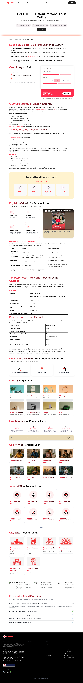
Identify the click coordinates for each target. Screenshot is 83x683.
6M (46, 80)
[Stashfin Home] (11, 3)
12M (52, 80)
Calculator (48, 649)
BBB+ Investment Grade (69, 657)
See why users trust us (41, 181)
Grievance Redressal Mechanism (70, 649)
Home (10, 39)
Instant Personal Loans (32, 646)
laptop (20, 58)
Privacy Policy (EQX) (68, 644)
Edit (70, 87)
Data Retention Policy (68, 655)
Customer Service (31, 649)
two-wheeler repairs (33, 56)
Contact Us (30, 653)
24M (63, 80)
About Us (29, 647)
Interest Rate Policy (68, 651)
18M (57, 80)
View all (72, 579)
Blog (47, 644)
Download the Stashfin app (16, 126)
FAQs (47, 647)
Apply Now (41, 30)
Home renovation (15, 137)
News (47, 646)
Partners (47, 651)
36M (68, 80)
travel (54, 109)
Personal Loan (17, 39)
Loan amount (47, 68)
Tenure (45, 77)
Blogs (47, 2)
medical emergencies (40, 109)
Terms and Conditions (68, 647)
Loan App (48, 653)
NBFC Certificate (67, 653)
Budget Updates (49, 655)
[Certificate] (9, 665)
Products (20, 2)
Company (29, 2)
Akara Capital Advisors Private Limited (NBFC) (12, 644)
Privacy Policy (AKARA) (68, 646)
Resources (39, 2)
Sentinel (29, 651)
